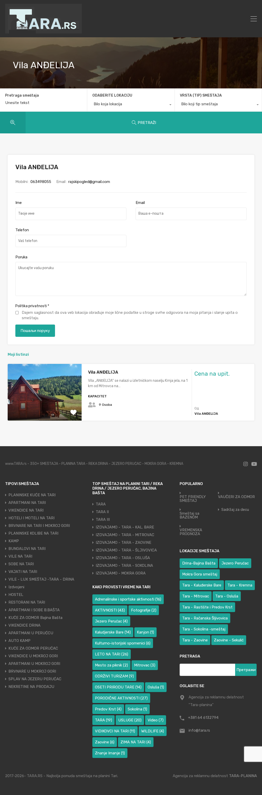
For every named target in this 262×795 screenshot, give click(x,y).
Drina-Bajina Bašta (198, 563)
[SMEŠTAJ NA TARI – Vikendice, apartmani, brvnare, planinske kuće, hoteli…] (43, 31)
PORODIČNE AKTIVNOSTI (121, 698)
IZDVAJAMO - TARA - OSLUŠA (123, 558)
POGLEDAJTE (44, 409)
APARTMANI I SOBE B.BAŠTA (34, 610)
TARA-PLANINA (243, 776)
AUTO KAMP (19, 640)
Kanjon (145, 632)
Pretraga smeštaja (22, 96)
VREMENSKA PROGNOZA (191, 532)
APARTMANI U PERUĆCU (30, 633)
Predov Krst (108, 709)
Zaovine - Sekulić (229, 640)
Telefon (22, 230)
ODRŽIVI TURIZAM (114, 676)
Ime (18, 202)
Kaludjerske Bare (113, 632)
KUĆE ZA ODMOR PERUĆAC (33, 648)
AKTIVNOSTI (110, 610)
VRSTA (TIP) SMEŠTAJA (201, 95)
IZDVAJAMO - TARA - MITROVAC (125, 535)
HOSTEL (15, 594)
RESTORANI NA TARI (26, 602)
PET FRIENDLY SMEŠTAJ (193, 499)
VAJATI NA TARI (22, 571)
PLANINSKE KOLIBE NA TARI (33, 533)
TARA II (102, 512)
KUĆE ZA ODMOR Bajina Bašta (35, 617)
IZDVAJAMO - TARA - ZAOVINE (123, 542)
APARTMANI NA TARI (27, 502)
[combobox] (130, 105)
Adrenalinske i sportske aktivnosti (128, 599)
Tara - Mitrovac (195, 596)
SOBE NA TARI (21, 564)
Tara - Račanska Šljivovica (205, 618)
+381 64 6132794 (203, 717)
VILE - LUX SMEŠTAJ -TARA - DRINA (41, 579)
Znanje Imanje (110, 753)
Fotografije (143, 610)
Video (155, 720)
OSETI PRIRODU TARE (118, 687)
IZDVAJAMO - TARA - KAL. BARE (125, 527)
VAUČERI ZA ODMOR (236, 497)
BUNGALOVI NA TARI (27, 548)
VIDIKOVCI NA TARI (115, 731)
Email (140, 202)
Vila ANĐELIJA (103, 372)
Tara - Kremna (239, 585)
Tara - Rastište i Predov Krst (207, 607)
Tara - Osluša (226, 596)
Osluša (156, 687)
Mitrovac (144, 665)
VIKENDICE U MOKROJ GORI (33, 656)
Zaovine (104, 742)
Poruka (21, 257)
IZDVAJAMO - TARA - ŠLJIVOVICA (126, 550)
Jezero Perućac (111, 621)
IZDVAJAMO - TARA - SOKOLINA (124, 565)
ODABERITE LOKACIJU (112, 95)
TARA (101, 504)
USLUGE (129, 720)
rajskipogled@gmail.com (89, 181)
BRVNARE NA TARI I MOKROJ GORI (39, 525)
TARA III (103, 519)
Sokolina (137, 709)
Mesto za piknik (111, 665)
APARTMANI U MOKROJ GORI (34, 663)
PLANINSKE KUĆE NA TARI (32, 495)
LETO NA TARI (111, 654)
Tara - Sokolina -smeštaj (203, 629)
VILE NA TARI (20, 556)
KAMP (13, 541)
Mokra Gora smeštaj (199, 574)
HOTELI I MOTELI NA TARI (31, 518)
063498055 (40, 181)
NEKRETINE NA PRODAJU (31, 686)
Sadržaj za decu (235, 510)
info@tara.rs (199, 730)
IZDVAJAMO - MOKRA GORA (121, 573)
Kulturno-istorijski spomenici (122, 643)
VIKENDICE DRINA (24, 625)
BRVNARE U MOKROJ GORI (32, 671)
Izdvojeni (16, 587)
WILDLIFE (152, 731)
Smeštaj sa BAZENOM (189, 515)
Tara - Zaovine (195, 640)
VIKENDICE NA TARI (25, 510)
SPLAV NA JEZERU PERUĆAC (34, 679)
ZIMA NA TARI (136, 742)
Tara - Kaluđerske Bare (201, 585)
